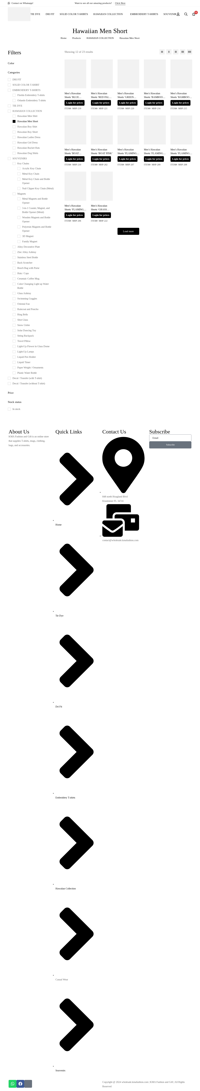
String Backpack (25, 335)
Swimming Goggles (27, 298)
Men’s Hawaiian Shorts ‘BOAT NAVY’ (73, 153)
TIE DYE (17, 105)
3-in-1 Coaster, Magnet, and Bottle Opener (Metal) (36, 210)
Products (76, 38)
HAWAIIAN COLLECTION (100, 38)
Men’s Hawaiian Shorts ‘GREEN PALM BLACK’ (126, 97)
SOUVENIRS (19, 158)
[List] (162, 51)
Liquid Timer (23, 362)
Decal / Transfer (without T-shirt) (28, 383)
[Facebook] (20, 1084)
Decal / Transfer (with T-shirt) (27, 378)
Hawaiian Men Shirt (27, 116)
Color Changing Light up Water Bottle (33, 286)
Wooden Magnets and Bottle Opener (36, 219)
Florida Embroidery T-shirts (31, 95)
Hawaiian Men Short (27, 121)
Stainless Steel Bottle (27, 257)
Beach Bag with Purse (28, 268)
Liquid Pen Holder (26, 357)
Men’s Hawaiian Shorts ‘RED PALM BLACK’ (101, 97)
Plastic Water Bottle (27, 373)
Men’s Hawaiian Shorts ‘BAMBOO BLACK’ (153, 97)
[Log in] (178, 14)
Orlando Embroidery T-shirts (31, 100)
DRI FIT (16, 79)
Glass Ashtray (24, 293)
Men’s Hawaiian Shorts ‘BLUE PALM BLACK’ (73, 97)
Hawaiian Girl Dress (27, 142)
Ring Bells (22, 314)
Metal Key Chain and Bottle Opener (36, 181)
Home (64, 38)
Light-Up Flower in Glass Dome (33, 346)
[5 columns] (189, 51)
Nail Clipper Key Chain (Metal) (38, 188)
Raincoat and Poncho (27, 309)
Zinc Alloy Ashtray (26, 252)
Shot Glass (22, 319)
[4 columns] (182, 51)
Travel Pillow (24, 341)
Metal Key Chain (30, 173)
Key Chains (23, 163)
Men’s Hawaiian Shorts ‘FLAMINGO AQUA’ (128, 153)
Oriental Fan (23, 304)
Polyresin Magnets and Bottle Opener (36, 228)
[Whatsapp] (12, 1084)
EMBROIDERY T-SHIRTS (26, 90)
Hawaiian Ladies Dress (28, 137)
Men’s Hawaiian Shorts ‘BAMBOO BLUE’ (179, 97)
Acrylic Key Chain (31, 168)
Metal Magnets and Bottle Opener (35, 200)
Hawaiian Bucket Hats (28, 148)
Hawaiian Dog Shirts (27, 153)
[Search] (186, 14)
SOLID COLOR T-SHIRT (25, 84)
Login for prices (74, 102)
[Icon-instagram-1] (28, 1084)
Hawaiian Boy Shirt (27, 126)
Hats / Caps (23, 273)
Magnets (21, 193)
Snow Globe (23, 325)
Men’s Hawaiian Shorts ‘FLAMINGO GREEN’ (154, 153)
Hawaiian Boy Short (27, 132)
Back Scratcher (24, 262)
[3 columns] (175, 51)
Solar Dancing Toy (26, 330)
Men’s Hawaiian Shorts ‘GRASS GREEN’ (99, 209)
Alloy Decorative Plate (28, 246)
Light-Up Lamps (25, 351)
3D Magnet (27, 236)
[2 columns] (169, 51)
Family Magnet (29, 241)
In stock (16, 409)
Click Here (120, 3)
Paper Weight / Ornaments (30, 367)
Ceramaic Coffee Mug (28, 278)
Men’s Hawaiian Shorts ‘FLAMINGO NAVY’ (181, 153)
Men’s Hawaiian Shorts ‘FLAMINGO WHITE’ (75, 209)
